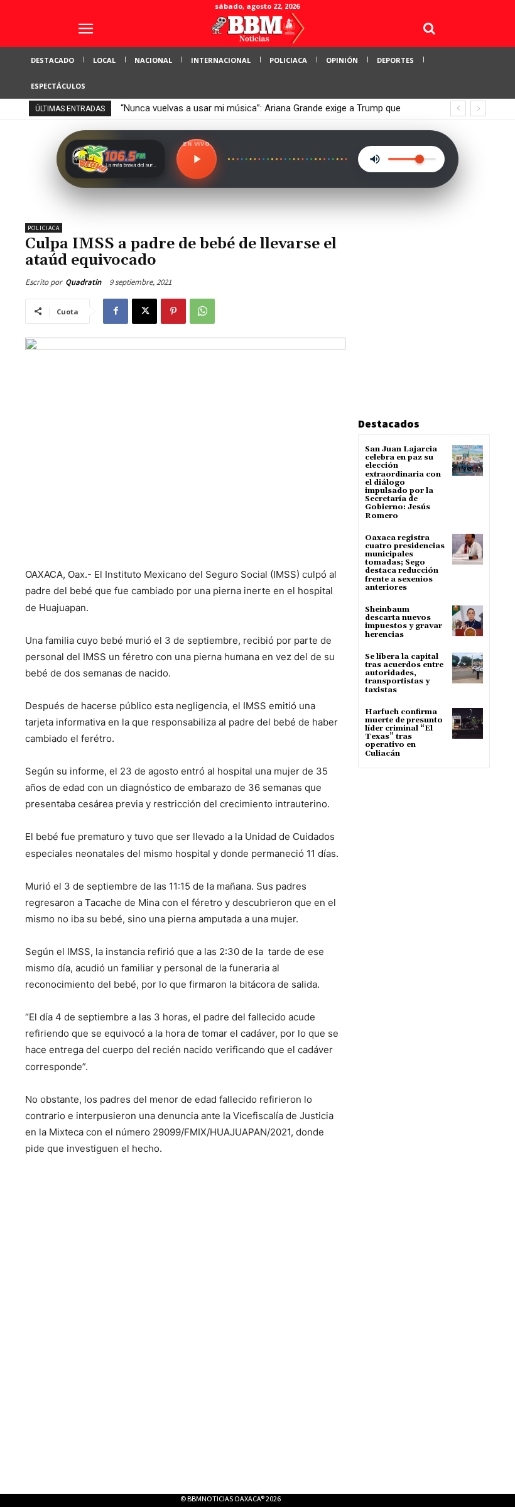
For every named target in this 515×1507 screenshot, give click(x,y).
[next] (478, 108)
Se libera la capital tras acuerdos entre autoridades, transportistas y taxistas (404, 673)
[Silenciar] (375, 159)
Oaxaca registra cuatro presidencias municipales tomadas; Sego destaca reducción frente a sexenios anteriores (405, 562)
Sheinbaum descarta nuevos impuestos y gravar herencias (403, 622)
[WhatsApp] (202, 311)
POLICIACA (44, 228)
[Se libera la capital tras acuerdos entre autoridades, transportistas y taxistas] (467, 668)
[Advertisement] (436, 301)
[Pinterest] (173, 311)
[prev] (458, 108)
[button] (429, 28)
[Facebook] (115, 311)
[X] (144, 311)
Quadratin (83, 282)
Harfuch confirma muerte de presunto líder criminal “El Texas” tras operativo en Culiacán (404, 732)
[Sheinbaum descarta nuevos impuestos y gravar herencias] (467, 620)
